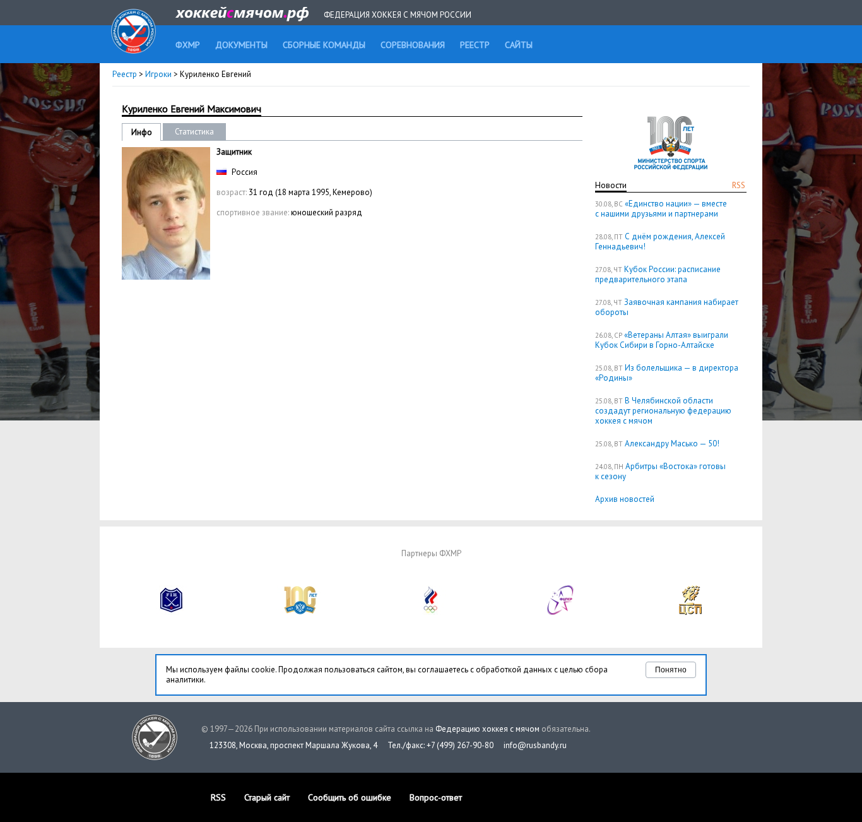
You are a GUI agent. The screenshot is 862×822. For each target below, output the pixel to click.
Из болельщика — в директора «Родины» (666, 372)
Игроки (158, 74)
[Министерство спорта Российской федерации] (301, 612)
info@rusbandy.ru (535, 745)
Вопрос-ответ (436, 797)
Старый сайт (267, 797)
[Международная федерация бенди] (171, 612)
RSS (738, 185)
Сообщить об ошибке (349, 797)
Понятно (671, 669)
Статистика (194, 131)
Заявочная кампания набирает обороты (666, 307)
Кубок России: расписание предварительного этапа (658, 274)
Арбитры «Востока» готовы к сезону (660, 471)
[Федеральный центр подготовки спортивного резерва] (561, 612)
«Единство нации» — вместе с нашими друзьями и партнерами (661, 208)
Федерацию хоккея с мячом (487, 729)
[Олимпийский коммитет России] (431, 612)
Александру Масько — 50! (672, 443)
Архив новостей (624, 499)
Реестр (124, 74)
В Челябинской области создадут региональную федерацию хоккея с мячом (663, 410)
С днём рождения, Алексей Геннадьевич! (660, 241)
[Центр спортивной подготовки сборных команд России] (690, 612)
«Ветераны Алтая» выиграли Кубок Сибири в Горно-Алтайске (661, 340)
